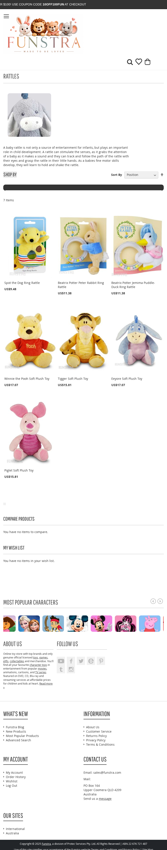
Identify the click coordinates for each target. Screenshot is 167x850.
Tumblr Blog (61, 669)
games (43, 657)
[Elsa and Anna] (37, 623)
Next (160, 601)
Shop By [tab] (10, 174)
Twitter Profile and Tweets (81, 661)
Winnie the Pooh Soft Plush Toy (26, 379)
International (15, 829)
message (105, 799)
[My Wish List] (137, 63)
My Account (14, 772)
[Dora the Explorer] (13, 623)
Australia (12, 833)
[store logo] (43, 34)
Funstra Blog (15, 727)
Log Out (11, 785)
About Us (92, 727)
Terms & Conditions (100, 744)
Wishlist (11, 781)
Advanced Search (18, 740)
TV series (40, 672)
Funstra (46, 843)
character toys (38, 665)
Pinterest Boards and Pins (101, 661)
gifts (5, 661)
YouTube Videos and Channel (61, 661)
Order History (16, 777)
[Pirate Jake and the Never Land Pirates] (61, 623)
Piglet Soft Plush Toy (18, 470)
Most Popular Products (22, 736)
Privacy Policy (95, 740)
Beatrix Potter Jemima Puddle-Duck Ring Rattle (133, 285)
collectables (17, 661)
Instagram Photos (71, 669)
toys (35, 657)
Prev (153, 601)
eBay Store (91, 661)
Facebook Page (71, 661)
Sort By (116, 175)
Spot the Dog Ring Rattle (22, 283)
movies (42, 668)
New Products (16, 731)
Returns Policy (96, 736)
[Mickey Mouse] (86, 623)
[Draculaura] (134, 623)
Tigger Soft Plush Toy (73, 379)
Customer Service (99, 731)
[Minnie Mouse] (110, 623)
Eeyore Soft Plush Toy (126, 379)
